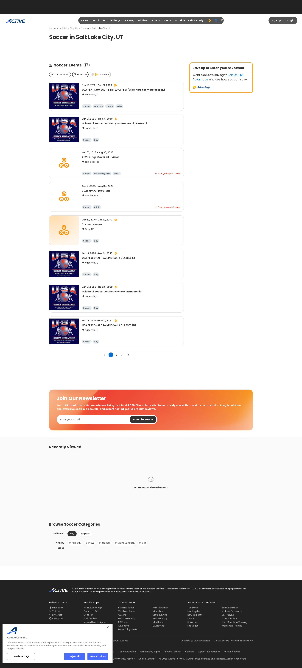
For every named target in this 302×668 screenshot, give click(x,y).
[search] (222, 20)
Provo (91, 542)
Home (52, 28)
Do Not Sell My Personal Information (233, 640)
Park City (76, 542)
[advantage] (210, 20)
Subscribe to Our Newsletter (194, 640)
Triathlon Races (126, 611)
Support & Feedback (209, 651)
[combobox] (60, 74)
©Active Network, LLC (174, 658)
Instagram (58, 618)
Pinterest (57, 614)
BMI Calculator (230, 607)
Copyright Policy (127, 651)
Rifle (144, 542)
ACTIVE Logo (55, 589)
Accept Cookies (98, 656)
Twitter (56, 611)
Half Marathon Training (234, 622)
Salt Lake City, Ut (68, 28)
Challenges (115, 20)
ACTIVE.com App (93, 607)
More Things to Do (128, 629)
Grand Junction (126, 542)
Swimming (158, 625)
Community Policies (124, 658)
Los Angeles (193, 611)
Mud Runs (158, 622)
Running (129, 20)
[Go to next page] (128, 354)
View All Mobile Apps (94, 622)
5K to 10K (88, 614)
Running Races (126, 607)
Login (290, 20)
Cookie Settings (21, 656)
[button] (80, 74)
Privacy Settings (173, 651)
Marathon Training (232, 625)
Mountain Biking (126, 618)
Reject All (74, 656)
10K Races (123, 625)
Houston (192, 622)
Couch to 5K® (91, 611)
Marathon (158, 611)
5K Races (123, 622)
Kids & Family (195, 20)
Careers (189, 651)
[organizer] (216, 20)
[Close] (107, 627)
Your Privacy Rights (150, 651)
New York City (194, 614)
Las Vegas (192, 625)
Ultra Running (160, 614)
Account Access (119, 640)
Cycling (122, 614)
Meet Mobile (90, 618)
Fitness (156, 20)
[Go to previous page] (104, 354)
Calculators (98, 20)
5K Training (228, 614)
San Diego (193, 607)
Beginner (85, 533)
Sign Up (276, 20)
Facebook (57, 607)
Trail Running (160, 618)
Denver (191, 618)
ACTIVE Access (232, 651)
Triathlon (143, 20)
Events (84, 20)
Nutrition (179, 20)
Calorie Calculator (232, 611)
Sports (167, 20)
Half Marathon (160, 607)
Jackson (106, 542)
